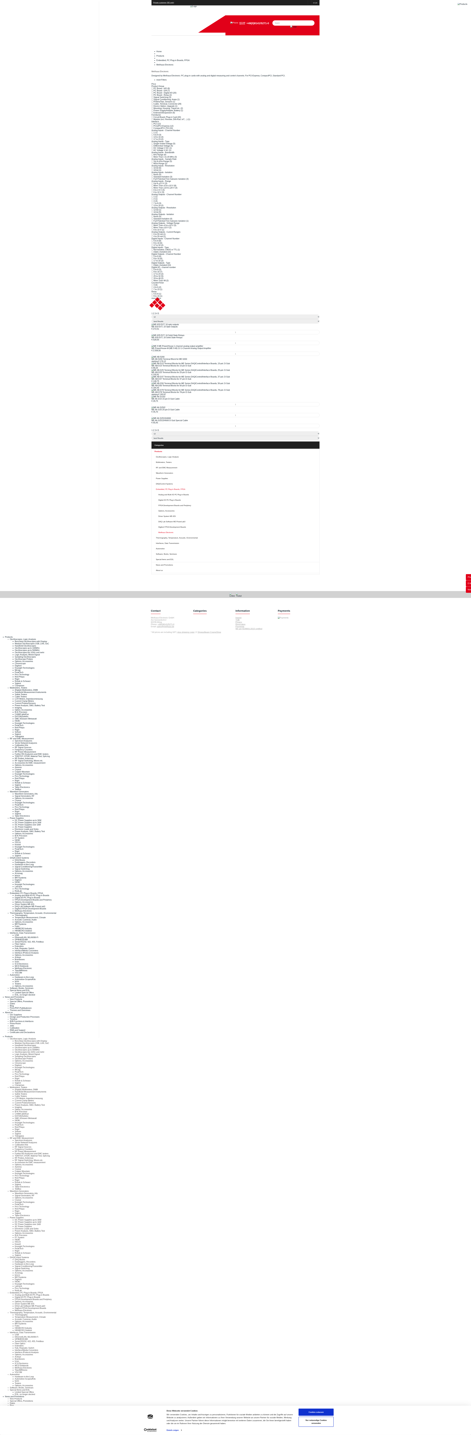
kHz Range (160, 155)
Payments (240, 627)
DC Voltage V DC (163, 148)
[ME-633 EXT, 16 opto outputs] (165, 324)
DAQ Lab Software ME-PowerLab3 (171, 522)
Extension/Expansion (164, 113)
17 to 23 (158, 139)
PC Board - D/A (162, 91)
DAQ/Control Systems (164, 484)
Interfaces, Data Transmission (167, 543)
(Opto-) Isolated (162, 252)
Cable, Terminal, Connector (167, 104)
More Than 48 (161, 281)
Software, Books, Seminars (166, 554)
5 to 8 (157, 135)
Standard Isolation (163, 177)
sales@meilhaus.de (165, 627)
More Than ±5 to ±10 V (165, 186)
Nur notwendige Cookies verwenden (316, 1421)
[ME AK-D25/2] (158, 407)
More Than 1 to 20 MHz (165, 157)
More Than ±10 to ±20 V (165, 188)
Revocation (240, 624)
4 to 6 (157, 287)
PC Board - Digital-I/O (165, 93)
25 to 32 (158, 276)
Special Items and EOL (165, 559)
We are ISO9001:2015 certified (249, 629)
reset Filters (161, 80)
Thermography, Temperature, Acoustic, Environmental (177, 538)
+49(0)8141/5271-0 (257, 23)
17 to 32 (158, 245)
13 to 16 (158, 137)
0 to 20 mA (160, 234)
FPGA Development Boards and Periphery (174, 505)
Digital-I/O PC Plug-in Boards (169, 500)
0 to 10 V (159, 192)
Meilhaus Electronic (165, 532)
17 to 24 (158, 274)
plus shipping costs (185, 632)
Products (158, 451)
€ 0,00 (315, 3)
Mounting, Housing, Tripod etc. (168, 108)
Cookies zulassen (316, 1412)
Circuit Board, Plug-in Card (167, 117)
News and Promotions (164, 565)
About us (159, 570)
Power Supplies (162, 478)
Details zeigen (173, 1430)
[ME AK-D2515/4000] (161, 418)
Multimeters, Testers (164, 462)
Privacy (239, 622)
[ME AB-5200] (157, 357)
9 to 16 (158, 243)
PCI (157, 124)
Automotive (160, 549)
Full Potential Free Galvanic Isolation (171, 179)
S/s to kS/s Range (163, 161)
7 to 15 (158, 289)
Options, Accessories (166, 511)
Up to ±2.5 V (160, 183)
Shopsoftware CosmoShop (209, 632)
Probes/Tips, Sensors (164, 102)
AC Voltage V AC (162, 150)
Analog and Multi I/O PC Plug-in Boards (173, 495)
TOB (238, 620)
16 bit (157, 168)
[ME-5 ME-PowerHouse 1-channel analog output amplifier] (177, 346)
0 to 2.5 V (159, 190)
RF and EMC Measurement (166, 468)
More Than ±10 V (162, 228)
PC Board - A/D (162, 88)
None (157, 175)
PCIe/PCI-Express (163, 126)
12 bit (157, 210)
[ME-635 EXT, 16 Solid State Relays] (167, 335)
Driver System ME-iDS (167, 516)
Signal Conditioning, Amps (167, 99)
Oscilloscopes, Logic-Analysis (167, 457)
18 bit (157, 170)
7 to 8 (157, 203)
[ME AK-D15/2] (158, 397)
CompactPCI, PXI (163, 128)
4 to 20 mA (160, 236)
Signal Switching (162, 97)
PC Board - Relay (163, 95)
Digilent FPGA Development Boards (172, 527)
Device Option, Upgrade (165, 106)
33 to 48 (158, 278)
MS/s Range (160, 163)
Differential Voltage (163, 146)
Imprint (238, 618)
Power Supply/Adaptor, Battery (168, 110)
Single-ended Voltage (164, 144)
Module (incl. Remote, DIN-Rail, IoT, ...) (172, 119)
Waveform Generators (164, 473)
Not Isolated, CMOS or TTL (167, 250)
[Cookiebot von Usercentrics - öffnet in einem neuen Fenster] (150, 1430)
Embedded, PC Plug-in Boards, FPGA (170, 489)
